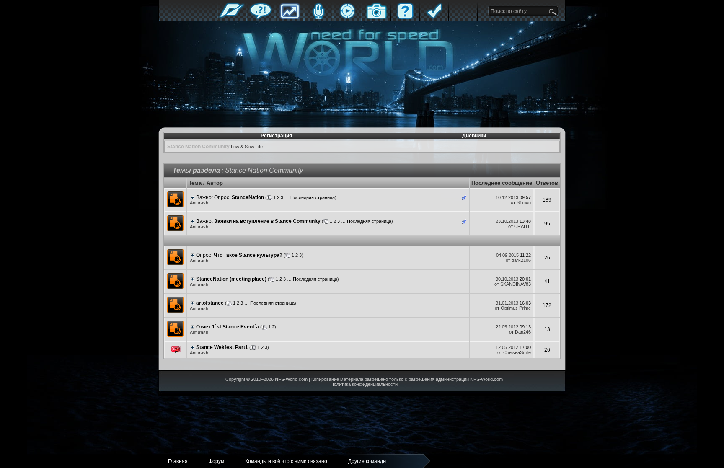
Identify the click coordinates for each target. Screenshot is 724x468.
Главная (231, 18)
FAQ (405, 18)
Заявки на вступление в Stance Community (267, 221)
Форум (260, 18)
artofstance (210, 303)
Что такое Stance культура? (248, 255)
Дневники (474, 136)
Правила (434, 18)
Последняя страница (312, 197)
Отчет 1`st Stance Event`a (227, 327)
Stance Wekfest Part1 (222, 347)
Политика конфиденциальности (364, 384)
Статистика (289, 18)
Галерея (376, 18)
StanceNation (248, 197)
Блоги (318, 18)
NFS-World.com (291, 379)
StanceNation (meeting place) (231, 279)
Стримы (347, 18)
